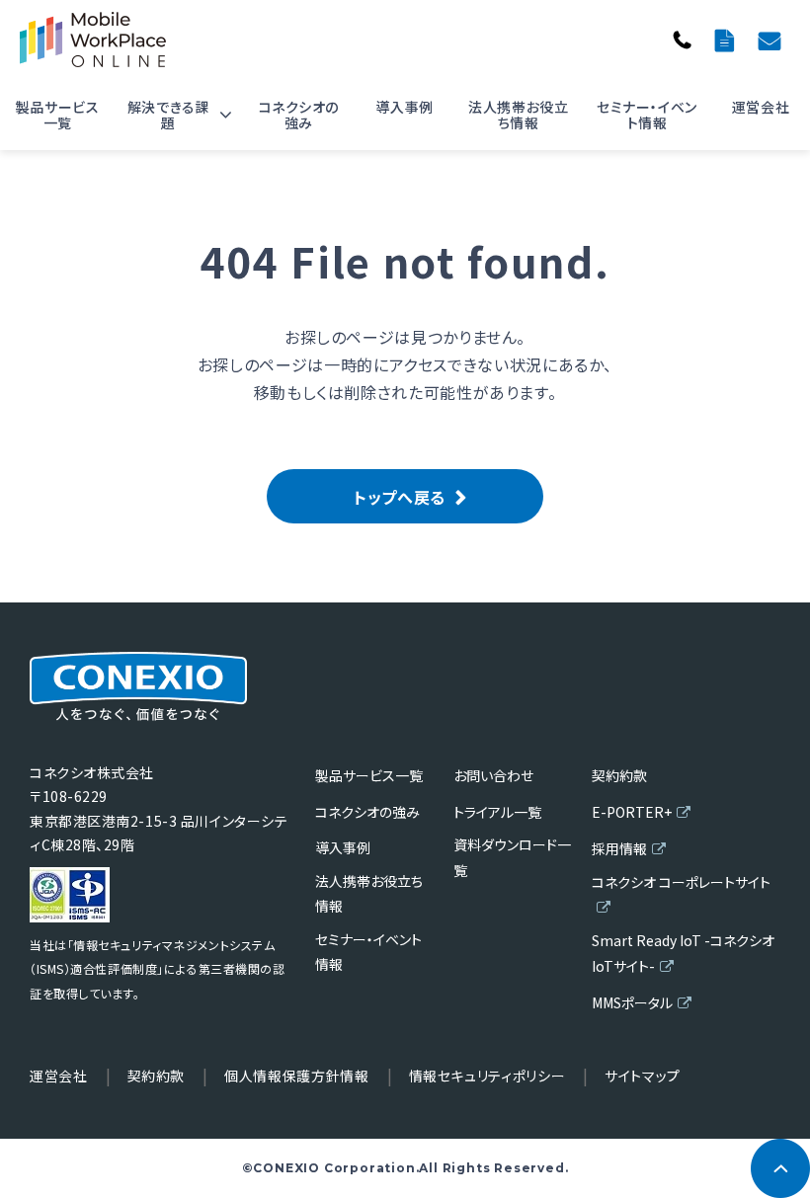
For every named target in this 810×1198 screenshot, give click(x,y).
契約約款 (619, 775)
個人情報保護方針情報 (296, 1075)
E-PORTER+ (632, 812)
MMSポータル (632, 1002)
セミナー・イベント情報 (646, 114)
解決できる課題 (168, 114)
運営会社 (760, 107)
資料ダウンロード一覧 (727, 39)
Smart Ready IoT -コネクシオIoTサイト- (683, 952)
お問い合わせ (772, 39)
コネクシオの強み (299, 114)
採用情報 (619, 848)
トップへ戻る (400, 497)
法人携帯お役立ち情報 (518, 114)
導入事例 (404, 107)
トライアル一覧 (497, 812)
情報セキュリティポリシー (487, 1075)
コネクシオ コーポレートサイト (681, 882)
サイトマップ (643, 1075)
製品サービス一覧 (57, 114)
